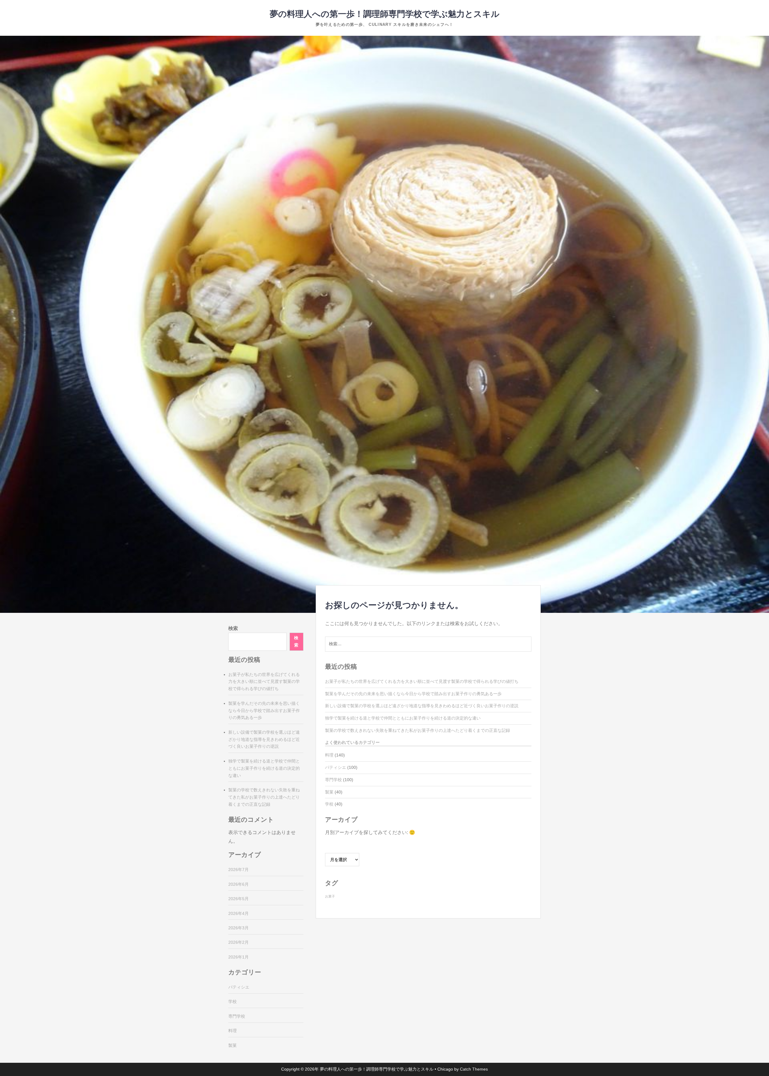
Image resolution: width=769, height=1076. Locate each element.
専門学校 (333, 779)
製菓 (329, 792)
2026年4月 (238, 913)
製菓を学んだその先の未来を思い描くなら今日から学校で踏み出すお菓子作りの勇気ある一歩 (413, 693)
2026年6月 (238, 884)
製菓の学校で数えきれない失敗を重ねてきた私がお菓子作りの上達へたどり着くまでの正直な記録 (417, 730)
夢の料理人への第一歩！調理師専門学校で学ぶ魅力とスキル (385, 14)
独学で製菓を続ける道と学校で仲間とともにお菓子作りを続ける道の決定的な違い (403, 718)
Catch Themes (474, 1069)
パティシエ (335, 767)
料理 (329, 755)
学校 (329, 804)
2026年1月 (238, 957)
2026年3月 (238, 927)
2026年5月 (238, 898)
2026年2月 (238, 942)
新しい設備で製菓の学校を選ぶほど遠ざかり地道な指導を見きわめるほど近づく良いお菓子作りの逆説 (421, 705)
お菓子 (330, 896)
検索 (233, 628)
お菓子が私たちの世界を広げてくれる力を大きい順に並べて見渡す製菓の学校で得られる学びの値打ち (421, 681)
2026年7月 (238, 869)
